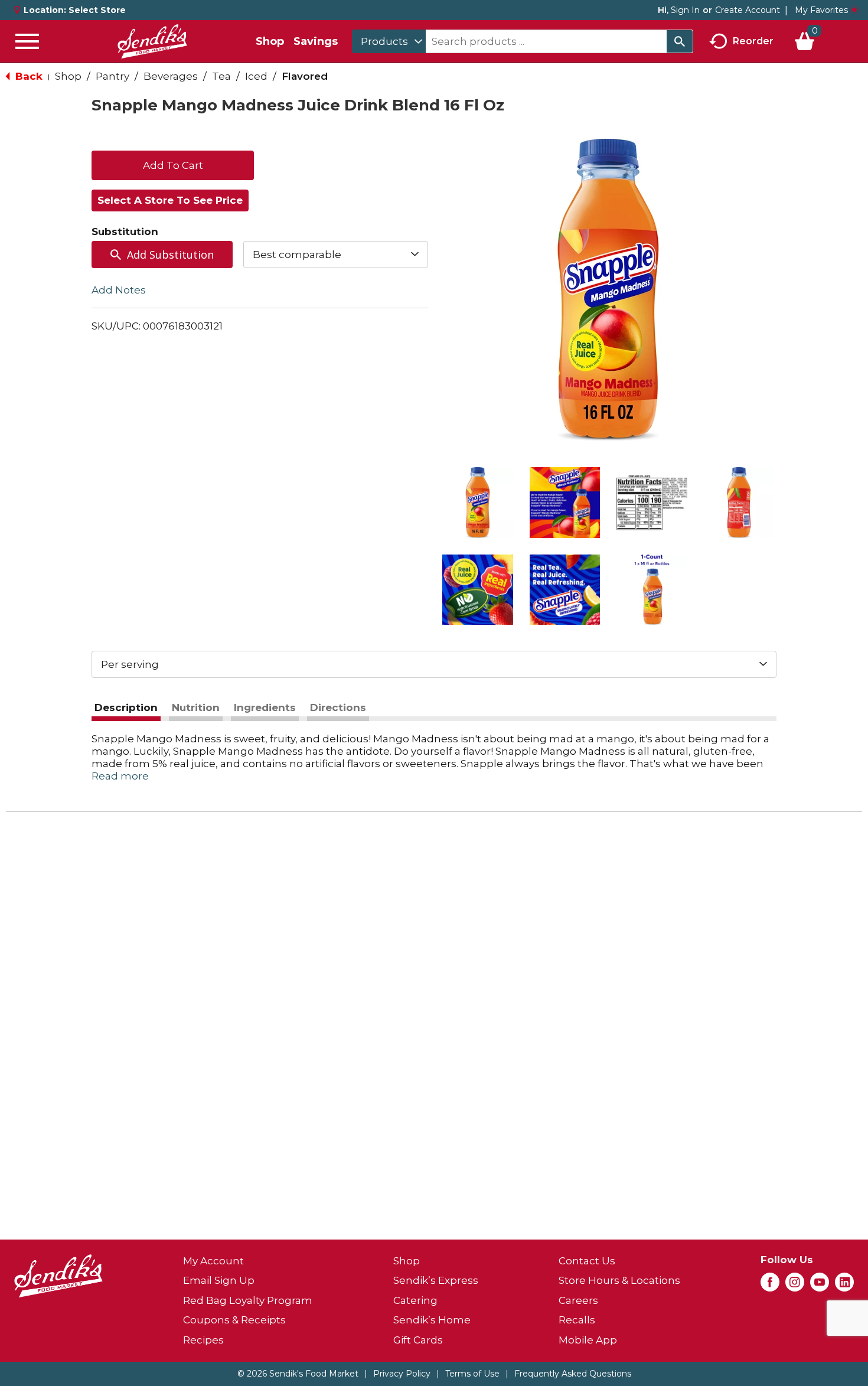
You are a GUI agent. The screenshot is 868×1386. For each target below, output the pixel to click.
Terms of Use (472, 1373)
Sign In (685, 10)
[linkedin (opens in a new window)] (844, 1286)
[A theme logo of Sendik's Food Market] (152, 41)
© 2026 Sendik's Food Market (297, 1373)
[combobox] (389, 41)
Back (27, 76)
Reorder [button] (753, 40)
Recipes (203, 1340)
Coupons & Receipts (234, 1320)
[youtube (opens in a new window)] (819, 1286)
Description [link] (126, 707)
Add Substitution (170, 254)
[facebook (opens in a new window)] (770, 1286)
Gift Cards (418, 1340)
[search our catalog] (680, 41)
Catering (415, 1300)
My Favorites (821, 10)
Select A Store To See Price (170, 200)
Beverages (170, 76)
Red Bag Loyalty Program (247, 1300)
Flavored (305, 76)
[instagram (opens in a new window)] (794, 1286)
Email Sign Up (218, 1280)
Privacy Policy (401, 1373)
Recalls (577, 1320)
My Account (213, 1261)
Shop (270, 41)
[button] (477, 502)
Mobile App (588, 1340)
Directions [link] (338, 707)
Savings (315, 41)
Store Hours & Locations (619, 1280)
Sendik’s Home (432, 1320)
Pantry (112, 76)
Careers (578, 1300)
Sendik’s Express (435, 1280)
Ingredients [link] (265, 707)
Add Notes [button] (119, 290)
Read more (120, 776)
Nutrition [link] (196, 707)
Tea (221, 76)
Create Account (747, 10)
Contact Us (587, 1261)
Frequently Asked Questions (572, 1373)
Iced (256, 76)
